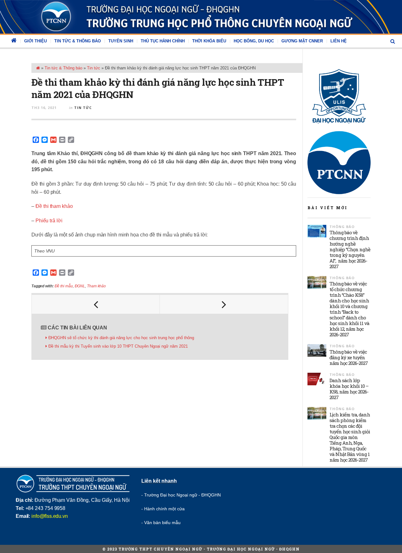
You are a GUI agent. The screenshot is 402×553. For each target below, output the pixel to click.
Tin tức (93, 68)
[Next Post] (224, 304)
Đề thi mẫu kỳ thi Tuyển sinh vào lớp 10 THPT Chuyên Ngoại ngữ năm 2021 (118, 346)
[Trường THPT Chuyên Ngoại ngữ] (201, 17)
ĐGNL (80, 286)
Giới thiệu (35, 41)
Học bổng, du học (254, 41)
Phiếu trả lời (48, 220)
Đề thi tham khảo (54, 206)
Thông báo (342, 226)
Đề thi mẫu (64, 286)
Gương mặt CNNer (302, 41)
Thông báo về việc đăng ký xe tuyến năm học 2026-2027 (348, 357)
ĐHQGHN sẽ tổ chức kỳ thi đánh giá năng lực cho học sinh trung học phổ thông (121, 337)
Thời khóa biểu (209, 41)
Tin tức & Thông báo (77, 41)
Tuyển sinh (120, 41)
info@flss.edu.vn (49, 516)
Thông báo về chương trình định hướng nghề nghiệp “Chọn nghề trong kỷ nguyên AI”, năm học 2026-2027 (349, 249)
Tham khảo (96, 286)
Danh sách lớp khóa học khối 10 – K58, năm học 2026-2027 (348, 388)
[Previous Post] (96, 304)
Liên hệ (338, 41)
